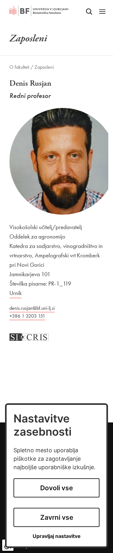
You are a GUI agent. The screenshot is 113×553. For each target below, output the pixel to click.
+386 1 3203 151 (27, 316)
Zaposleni (44, 67)
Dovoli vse (56, 488)
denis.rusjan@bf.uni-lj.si (32, 308)
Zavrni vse (56, 517)
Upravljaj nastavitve (57, 536)
